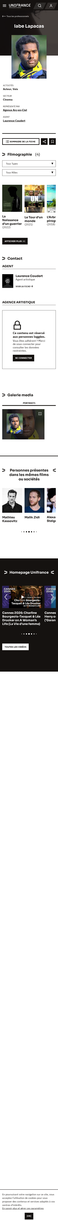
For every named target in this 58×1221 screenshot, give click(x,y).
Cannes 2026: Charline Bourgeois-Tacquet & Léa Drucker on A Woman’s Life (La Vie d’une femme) (21, 618)
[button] (40, 414)
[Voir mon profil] (51, 6)
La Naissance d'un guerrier (12, 220)
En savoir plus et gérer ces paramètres (23, 1208)
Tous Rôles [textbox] (12, 172)
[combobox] (29, 163)
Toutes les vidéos (15, 646)
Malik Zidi (32, 517)
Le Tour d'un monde (34, 219)
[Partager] (44, 141)
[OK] (29, 1216)
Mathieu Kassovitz (9, 519)
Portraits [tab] (29, 403)
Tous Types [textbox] (12, 163)
